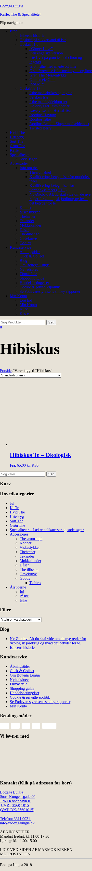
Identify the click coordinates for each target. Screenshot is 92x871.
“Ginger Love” (41, 49)
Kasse (24, 313)
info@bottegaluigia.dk (17, 823)
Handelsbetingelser (34, 283)
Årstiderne (18, 587)
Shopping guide (32, 278)
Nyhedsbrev (29, 269)
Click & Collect (32, 256)
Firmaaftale (28, 274)
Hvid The (17, 132)
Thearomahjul (40, 172)
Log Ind (26, 300)
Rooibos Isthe (40, 119)
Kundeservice (20, 247)
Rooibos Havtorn (42, 115)
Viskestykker (30, 212)
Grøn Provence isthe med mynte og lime (60, 71)
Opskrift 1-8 (29, 44)
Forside (6, 371)
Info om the (29, 168)
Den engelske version (46, 53)
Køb (35, 465)
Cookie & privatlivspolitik (40, 287)
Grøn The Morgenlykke (47, 75)
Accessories (19, 163)
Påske (24, 596)
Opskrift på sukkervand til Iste (43, 40)
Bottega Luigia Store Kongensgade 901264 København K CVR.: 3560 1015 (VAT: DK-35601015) (17, 801)
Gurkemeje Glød (42, 79)
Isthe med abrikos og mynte (50, 93)
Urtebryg (17, 137)
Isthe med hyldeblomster (48, 102)
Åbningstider (30, 252)
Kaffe (14, 150)
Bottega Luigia (11, 6)
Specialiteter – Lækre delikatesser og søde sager (47, 530)
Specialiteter (19, 155)
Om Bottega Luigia (35, 265)
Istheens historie (32, 35)
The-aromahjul (31, 539)
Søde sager (28, 159)
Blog (23, 260)
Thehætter (27, 216)
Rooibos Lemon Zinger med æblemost (59, 124)
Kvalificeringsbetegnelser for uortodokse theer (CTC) (51, 187)
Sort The (16, 141)
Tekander (27, 221)
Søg (51, 474)
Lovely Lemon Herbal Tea (50, 110)
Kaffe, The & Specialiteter (20, 14)
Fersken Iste (38, 97)
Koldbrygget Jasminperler (49, 106)
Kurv (24, 309)
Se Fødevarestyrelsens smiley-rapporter (50, 291)
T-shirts (25, 243)
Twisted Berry (40, 128)
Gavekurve (28, 238)
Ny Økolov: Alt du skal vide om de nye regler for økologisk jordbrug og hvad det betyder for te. (60, 198)
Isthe (13, 31)
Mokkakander (30, 225)
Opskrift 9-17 (30, 88)
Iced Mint (36, 84)
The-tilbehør (29, 234)
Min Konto (18, 296)
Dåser (24, 230)
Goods (25, 578)
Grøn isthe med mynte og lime (52, 66)
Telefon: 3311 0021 (15, 819)
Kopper (25, 207)
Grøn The (17, 146)
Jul (12, 503)
